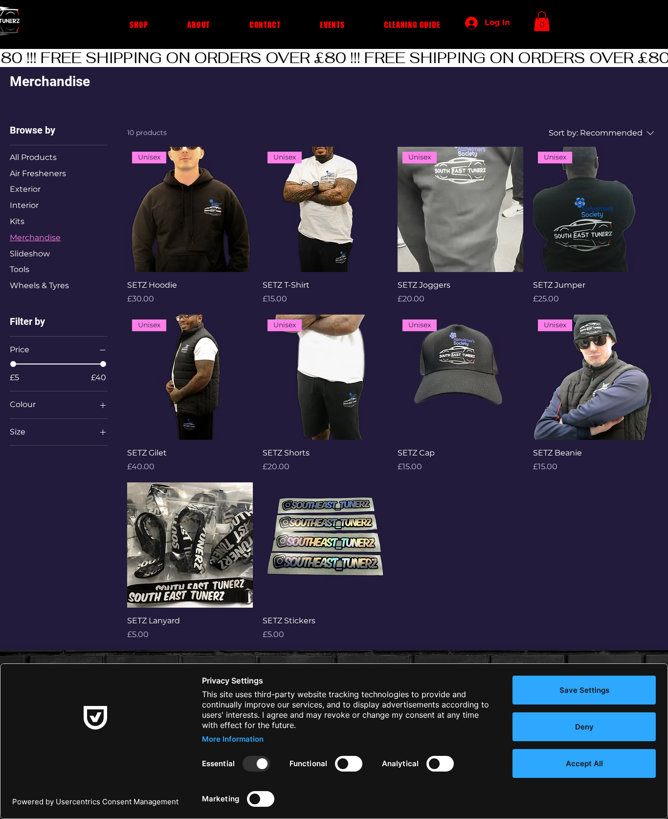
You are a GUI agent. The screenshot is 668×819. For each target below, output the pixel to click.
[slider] (13, 364)
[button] (139, 24)
